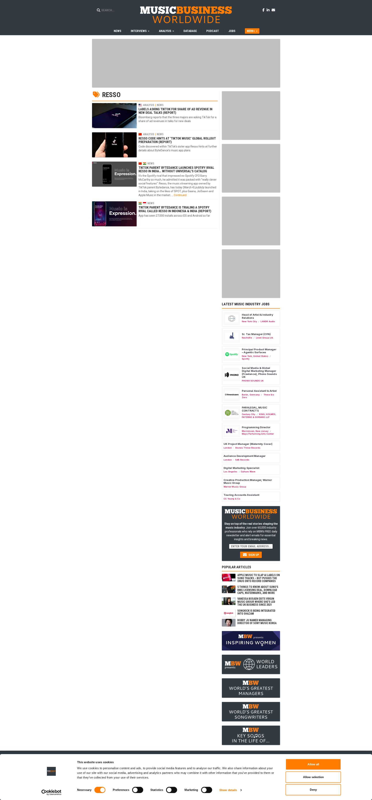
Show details (228, 790)
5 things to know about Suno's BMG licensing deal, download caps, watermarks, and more (257, 589)
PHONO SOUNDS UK (253, 380)
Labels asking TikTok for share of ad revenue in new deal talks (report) (175, 111)
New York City (249, 321)
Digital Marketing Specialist (241, 467)
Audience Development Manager (244, 455)
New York (247, 356)
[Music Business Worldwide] (186, 14)
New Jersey (262, 431)
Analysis (148, 105)
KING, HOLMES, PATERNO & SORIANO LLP (259, 415)
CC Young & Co (232, 498)
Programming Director (256, 427)
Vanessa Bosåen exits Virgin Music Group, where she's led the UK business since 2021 (256, 601)
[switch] (137, 790)
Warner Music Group (235, 486)
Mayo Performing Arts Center (258, 433)
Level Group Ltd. (265, 337)
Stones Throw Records (247, 447)
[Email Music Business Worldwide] (273, 10)
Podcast (212, 31)
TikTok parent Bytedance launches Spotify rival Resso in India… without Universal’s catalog (176, 169)
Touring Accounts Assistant (241, 494)
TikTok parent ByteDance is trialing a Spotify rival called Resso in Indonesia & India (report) (175, 209)
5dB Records (242, 459)
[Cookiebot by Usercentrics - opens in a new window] (51, 792)
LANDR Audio (268, 321)
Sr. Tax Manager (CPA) (256, 334)
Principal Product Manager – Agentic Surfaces (259, 351)
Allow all (313, 764)
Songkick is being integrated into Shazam (256, 612)
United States (260, 356)
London (228, 447)
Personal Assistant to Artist (259, 390)
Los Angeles (230, 471)
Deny (313, 789)
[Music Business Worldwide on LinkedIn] (269, 10)
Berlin (245, 394)
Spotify (245, 358)
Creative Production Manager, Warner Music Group (248, 481)
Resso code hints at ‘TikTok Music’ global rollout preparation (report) (177, 140)
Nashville (247, 337)
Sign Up (253, 555)
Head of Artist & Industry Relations (257, 316)
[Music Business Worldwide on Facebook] (264, 10)
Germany (255, 394)
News (117, 31)
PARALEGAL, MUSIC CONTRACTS (254, 409)
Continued (180, 195)
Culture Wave (248, 471)
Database (190, 31)
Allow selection (313, 777)
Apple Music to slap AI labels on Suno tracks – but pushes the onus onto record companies (258, 578)
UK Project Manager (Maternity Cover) (248, 443)
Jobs (231, 31)
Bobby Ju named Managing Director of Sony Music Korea (256, 622)
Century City (248, 414)
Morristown (248, 431)
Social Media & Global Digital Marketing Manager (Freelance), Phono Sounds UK (259, 372)
